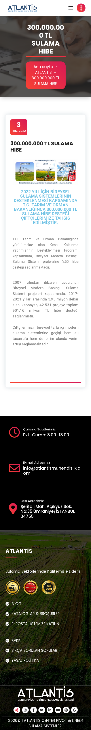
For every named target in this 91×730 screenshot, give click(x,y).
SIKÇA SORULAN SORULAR (34, 650)
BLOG (16, 603)
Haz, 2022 (19, 127)
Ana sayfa (43, 66)
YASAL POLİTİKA (25, 660)
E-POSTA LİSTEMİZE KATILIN (35, 623)
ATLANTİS (43, 72)
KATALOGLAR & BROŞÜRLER (35, 613)
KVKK (16, 640)
